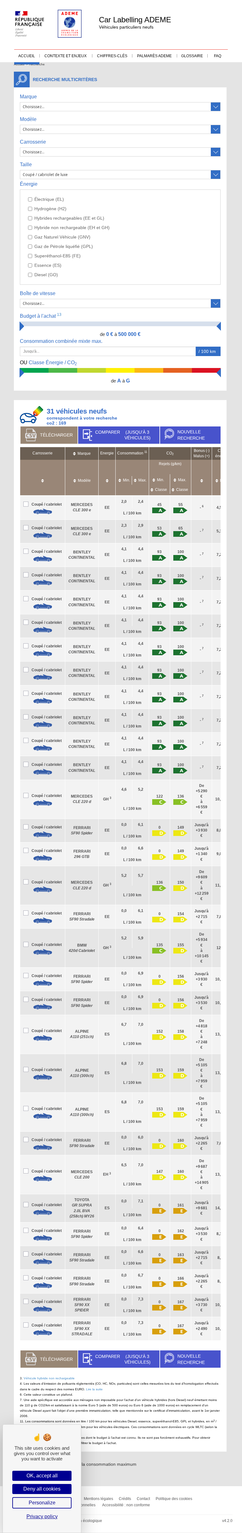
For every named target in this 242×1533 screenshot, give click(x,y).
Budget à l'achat (40, 316)
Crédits (125, 1499)
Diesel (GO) (46, 274)
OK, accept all (42, 1475)
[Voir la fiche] (42, 511)
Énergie (28, 184)
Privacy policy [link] (42, 1516)
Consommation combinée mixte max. (62, 341)
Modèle (28, 119)
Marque (28, 96)
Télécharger (56, 434)
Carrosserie (33, 142)
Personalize (42, 1502)
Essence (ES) (47, 265)
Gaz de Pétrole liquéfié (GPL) (63, 246)
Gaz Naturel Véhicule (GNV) (62, 236)
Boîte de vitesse (37, 293)
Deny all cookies (41, 1489)
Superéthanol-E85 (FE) (57, 255)
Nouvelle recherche (191, 435)
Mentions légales (98, 1499)
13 (59, 314)
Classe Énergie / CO (48, 363)
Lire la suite (94, 1389)
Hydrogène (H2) (50, 208)
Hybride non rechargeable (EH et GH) (72, 227)
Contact (143, 1499)
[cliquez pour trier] (42, 477)
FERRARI (81, 1304)
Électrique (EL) (49, 199)
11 (145, 451)
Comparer (122, 435)
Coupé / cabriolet (47, 504)
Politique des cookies (174, 1499)
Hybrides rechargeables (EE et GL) (69, 218)
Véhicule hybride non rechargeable (49, 1378)
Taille (26, 164)
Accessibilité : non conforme (126, 1505)
